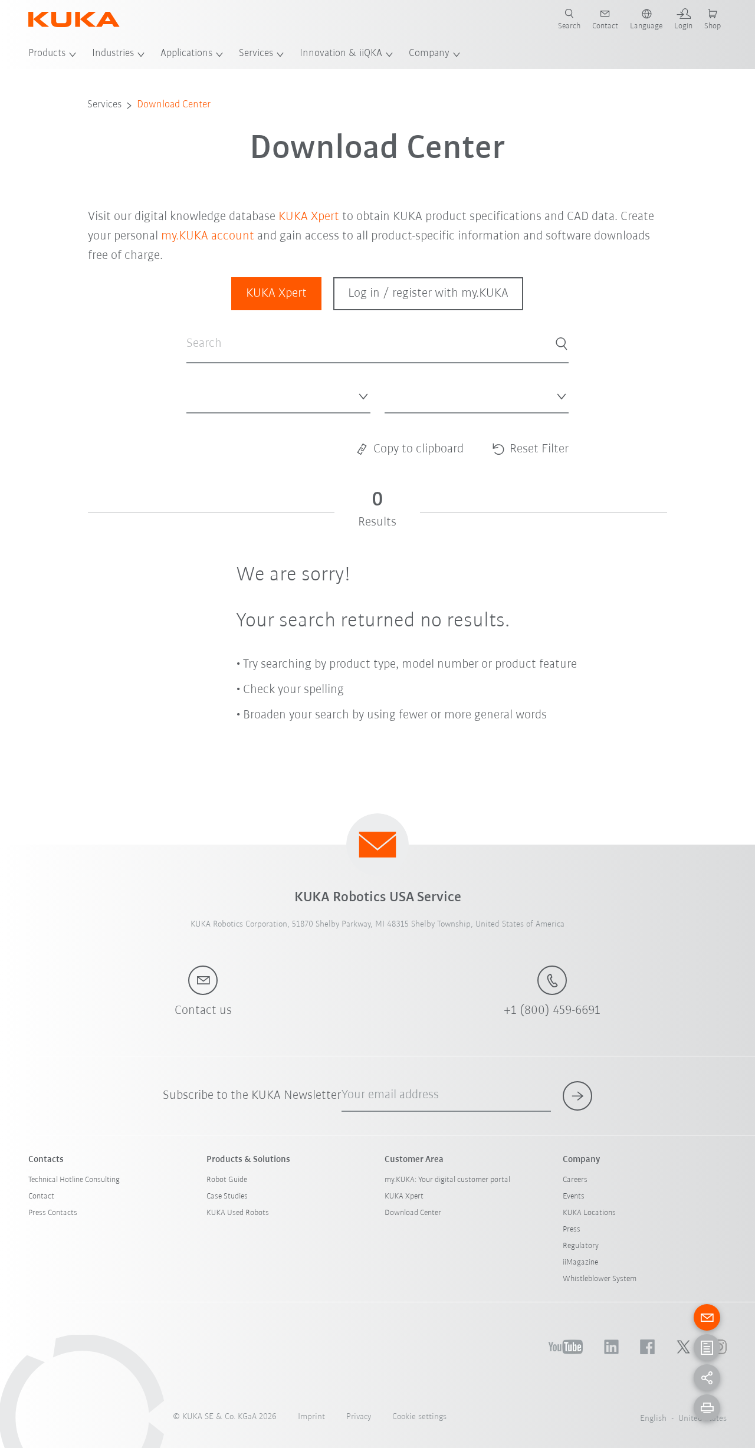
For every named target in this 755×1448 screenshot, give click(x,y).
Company (429, 53)
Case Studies (227, 1196)
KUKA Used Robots (237, 1213)
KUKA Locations (589, 1213)
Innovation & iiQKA (341, 53)
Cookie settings (419, 1417)
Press (571, 1229)
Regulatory (581, 1246)
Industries (113, 53)
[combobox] (278, 394)
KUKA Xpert (308, 217)
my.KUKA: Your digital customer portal (447, 1180)
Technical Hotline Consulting (74, 1180)
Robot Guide (226, 1180)
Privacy (358, 1417)
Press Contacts (52, 1213)
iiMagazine (580, 1262)
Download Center (174, 105)
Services (256, 53)
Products (46, 53)
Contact (41, 1196)
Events (574, 1196)
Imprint (311, 1417)
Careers (575, 1180)
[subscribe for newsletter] (577, 1096)
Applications (186, 53)
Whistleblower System (599, 1279)
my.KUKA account (207, 236)
